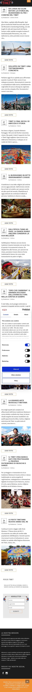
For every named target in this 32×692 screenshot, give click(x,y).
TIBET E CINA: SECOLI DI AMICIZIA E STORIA (19, 122)
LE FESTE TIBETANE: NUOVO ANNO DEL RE (18, 520)
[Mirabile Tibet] (16, 2)
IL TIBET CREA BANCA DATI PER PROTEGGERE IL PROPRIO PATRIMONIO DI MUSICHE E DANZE (15, 461)
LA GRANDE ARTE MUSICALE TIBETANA (17, 401)
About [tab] (26, 314)
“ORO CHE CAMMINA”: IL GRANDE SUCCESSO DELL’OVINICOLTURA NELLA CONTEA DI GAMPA (15, 293)
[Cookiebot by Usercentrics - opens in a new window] (22, 310)
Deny (16, 380)
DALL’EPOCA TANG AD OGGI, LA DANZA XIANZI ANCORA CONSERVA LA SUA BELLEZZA (15, 232)
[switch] (27, 350)
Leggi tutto (9, 60)
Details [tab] (16, 314)
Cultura (12, 17)
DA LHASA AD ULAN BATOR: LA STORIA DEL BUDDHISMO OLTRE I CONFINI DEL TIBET (15, 11)
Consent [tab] (5, 314)
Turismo (19, 524)
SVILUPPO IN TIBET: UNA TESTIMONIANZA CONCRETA (19, 68)
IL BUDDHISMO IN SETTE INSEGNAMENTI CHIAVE (19, 176)
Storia (16, 17)
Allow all (16, 369)
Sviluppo (12, 73)
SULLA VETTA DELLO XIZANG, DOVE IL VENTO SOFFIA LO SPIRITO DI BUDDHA (16, 586)
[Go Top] (27, 681)
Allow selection (16, 375)
